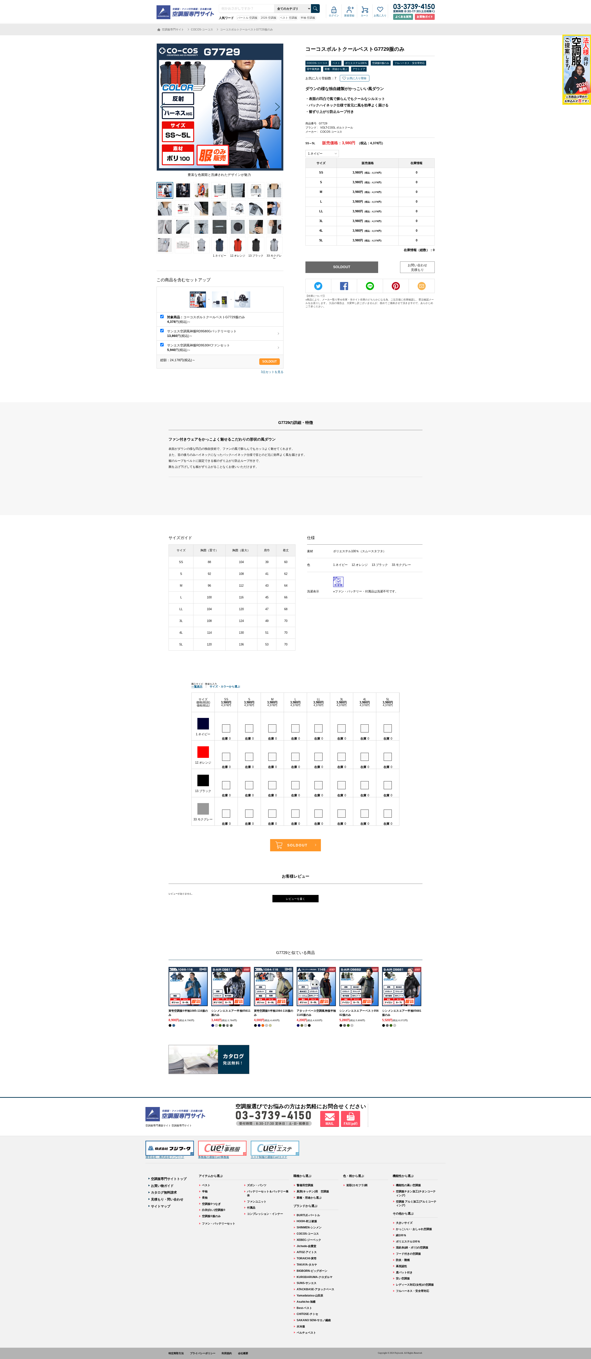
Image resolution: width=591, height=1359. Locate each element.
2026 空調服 (268, 17)
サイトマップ (160, 1206)
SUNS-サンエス (307, 1283)
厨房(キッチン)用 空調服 (313, 1191)
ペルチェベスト (306, 1332)
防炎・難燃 (403, 1260)
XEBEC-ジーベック (309, 1240)
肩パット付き (404, 1272)
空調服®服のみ (380, 63)
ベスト (336, 63)
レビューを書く (295, 898)
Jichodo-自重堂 (306, 1246)
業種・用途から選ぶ (336, 69)
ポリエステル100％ (356, 63)
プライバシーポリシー (202, 1353)
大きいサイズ (404, 1222)
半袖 (205, 1191)
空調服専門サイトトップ (169, 1179)
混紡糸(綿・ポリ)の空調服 (412, 1247)
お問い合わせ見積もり (417, 267)
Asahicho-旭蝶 (306, 1301)
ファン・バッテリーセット (218, 1223)
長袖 (205, 1197)
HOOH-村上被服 (307, 1221)
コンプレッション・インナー (265, 1213)
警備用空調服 (305, 1185)
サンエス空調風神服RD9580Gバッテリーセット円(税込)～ (202, 333)
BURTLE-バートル (308, 1215)
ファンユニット (256, 1201)
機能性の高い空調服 (408, 1185)
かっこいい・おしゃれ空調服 (414, 1229)
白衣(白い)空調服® (213, 1210)
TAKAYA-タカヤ (307, 1264)
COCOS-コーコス (317, 63)
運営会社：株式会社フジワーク (164, 1157)
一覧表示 (196, 686)
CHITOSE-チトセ (307, 1314)
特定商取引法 (176, 1353)
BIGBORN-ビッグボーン (312, 1270)
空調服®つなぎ (211, 1204)
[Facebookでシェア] (344, 286)
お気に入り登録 (356, 78)
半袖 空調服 (308, 17)
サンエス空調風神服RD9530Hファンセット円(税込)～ (198, 347)
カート (364, 15)
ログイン (334, 15)
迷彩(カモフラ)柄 (357, 1185)
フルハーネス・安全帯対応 (409, 63)
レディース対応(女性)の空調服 (415, 1284)
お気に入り (380, 15)
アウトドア (359, 69)
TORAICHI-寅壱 (307, 1258)
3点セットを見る (272, 371)
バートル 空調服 (247, 17)
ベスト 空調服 (288, 17)
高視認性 (401, 1266)
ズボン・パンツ (256, 1185)
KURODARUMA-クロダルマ (314, 1277)
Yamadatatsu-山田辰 (310, 1295)
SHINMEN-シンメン (309, 1227)
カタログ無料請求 (164, 1192)
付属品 (251, 1207)
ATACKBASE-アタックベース (315, 1289)
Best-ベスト (304, 1308)
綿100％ (401, 1235)
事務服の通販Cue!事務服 (213, 1157)
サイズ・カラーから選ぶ (225, 686)
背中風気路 (313, 69)
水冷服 (301, 1326)
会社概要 (243, 1353)
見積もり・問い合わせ (167, 1199)
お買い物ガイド (162, 1186)
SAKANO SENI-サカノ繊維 (314, 1320)
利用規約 (227, 1353)
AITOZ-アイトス (307, 1252)
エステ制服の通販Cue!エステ (269, 1157)
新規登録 (349, 15)
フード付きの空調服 (408, 1253)
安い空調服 (403, 1278)
